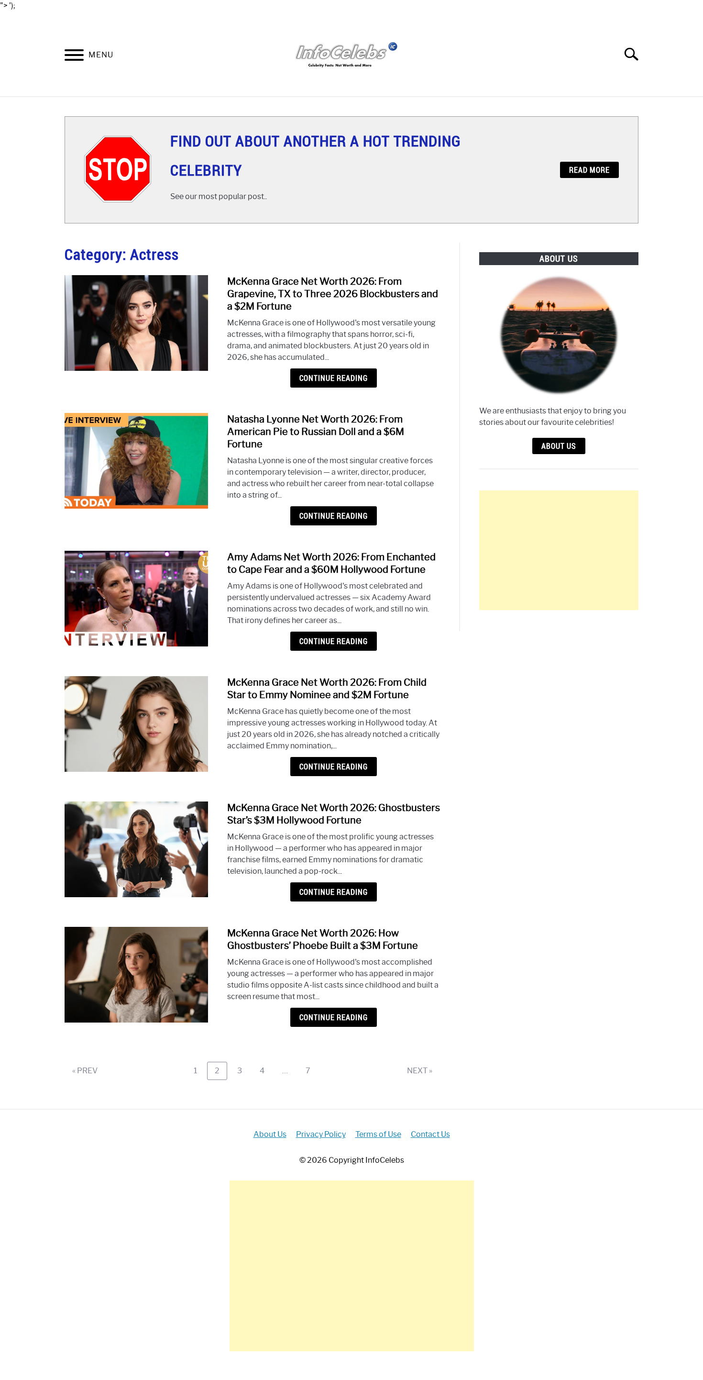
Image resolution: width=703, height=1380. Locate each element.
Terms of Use (378, 1134)
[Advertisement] (558, 550)
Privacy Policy (321, 1134)
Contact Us (430, 1134)
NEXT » (419, 1070)
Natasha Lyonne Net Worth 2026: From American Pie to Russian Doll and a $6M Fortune (315, 431)
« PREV (85, 1070)
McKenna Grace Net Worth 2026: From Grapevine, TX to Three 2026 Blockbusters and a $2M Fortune (332, 294)
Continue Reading (333, 378)
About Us (558, 446)
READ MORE (589, 170)
